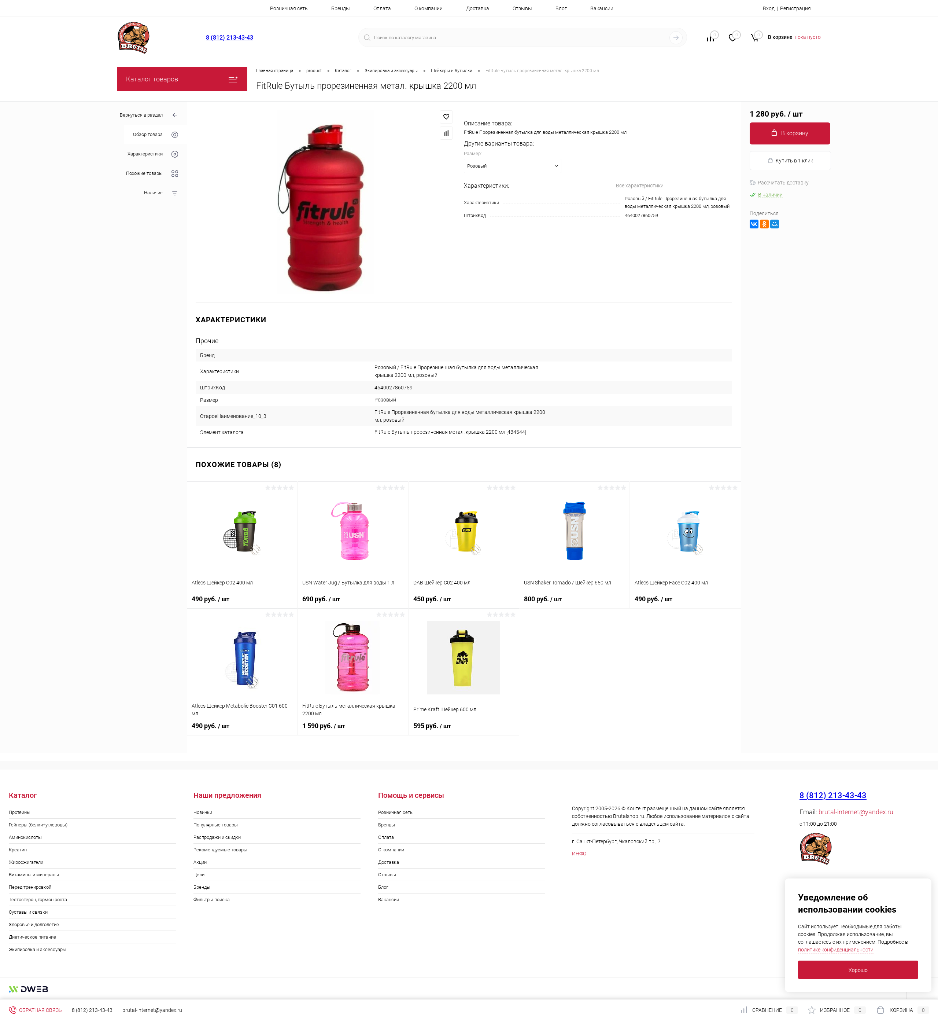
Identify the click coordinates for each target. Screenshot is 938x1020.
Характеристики (145, 154)
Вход (769, 8)
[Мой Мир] (774, 224)
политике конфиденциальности (836, 950)
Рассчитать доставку (783, 183)
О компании (428, 8)
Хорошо (858, 970)
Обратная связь (40, 1010)
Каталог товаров (152, 79)
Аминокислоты (25, 837)
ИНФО (579, 853)
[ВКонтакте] (754, 224)
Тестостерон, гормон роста (38, 899)
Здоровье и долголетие (34, 924)
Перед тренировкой (30, 887)
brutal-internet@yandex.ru (856, 812)
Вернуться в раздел (141, 115)
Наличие (153, 193)
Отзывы (522, 8)
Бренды (340, 8)
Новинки (202, 812)
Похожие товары (144, 173)
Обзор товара (148, 134)
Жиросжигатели (26, 862)
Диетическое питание (32, 937)
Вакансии (601, 8)
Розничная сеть (289, 8)
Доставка (477, 8)
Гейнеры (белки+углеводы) (38, 825)
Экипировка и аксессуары (37, 949)
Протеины (19, 812)
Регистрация (795, 8)
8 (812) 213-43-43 (229, 37)
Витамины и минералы (34, 874)
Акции (200, 862)
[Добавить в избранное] (446, 117)
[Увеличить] (325, 202)
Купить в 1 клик (794, 161)
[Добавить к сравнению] (446, 133)
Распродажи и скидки (217, 837)
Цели (198, 874)
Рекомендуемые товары (220, 849)
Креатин (18, 849)
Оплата (382, 8)
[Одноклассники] (764, 224)
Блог (561, 8)
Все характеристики (640, 185)
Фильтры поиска (211, 899)
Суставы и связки (28, 912)
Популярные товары (215, 825)
